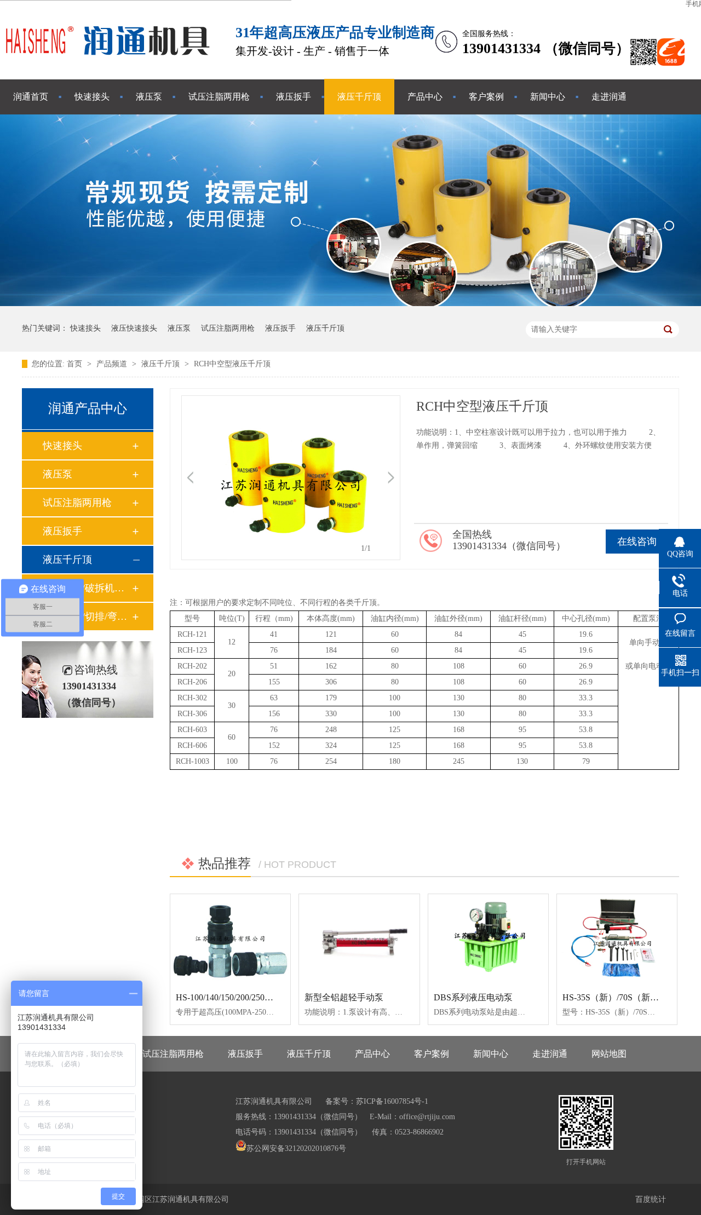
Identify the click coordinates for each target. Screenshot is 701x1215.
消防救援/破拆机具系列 (87, 588)
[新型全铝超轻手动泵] (359, 939)
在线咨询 (637, 541)
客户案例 (486, 96)
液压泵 (149, 96)
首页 (75, 364)
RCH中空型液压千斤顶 (232, 364)
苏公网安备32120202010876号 (296, 1148)
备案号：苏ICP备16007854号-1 (376, 1101)
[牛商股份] (242, 1164)
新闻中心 (547, 96)
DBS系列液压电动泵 (473, 997)
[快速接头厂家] (109, 62)
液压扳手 (293, 96)
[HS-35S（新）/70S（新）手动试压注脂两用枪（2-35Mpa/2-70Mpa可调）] (617, 939)
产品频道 (112, 364)
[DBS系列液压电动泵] (488, 939)
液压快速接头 (134, 328)
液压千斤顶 (359, 96)
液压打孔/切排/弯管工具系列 (87, 616)
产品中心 (425, 96)
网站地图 (609, 1053)
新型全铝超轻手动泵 (343, 997)
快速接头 (92, 96)
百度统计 (650, 1199)
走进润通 (609, 96)
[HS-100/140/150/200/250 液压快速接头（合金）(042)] (230, 939)
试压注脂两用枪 (219, 96)
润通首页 (30, 96)
